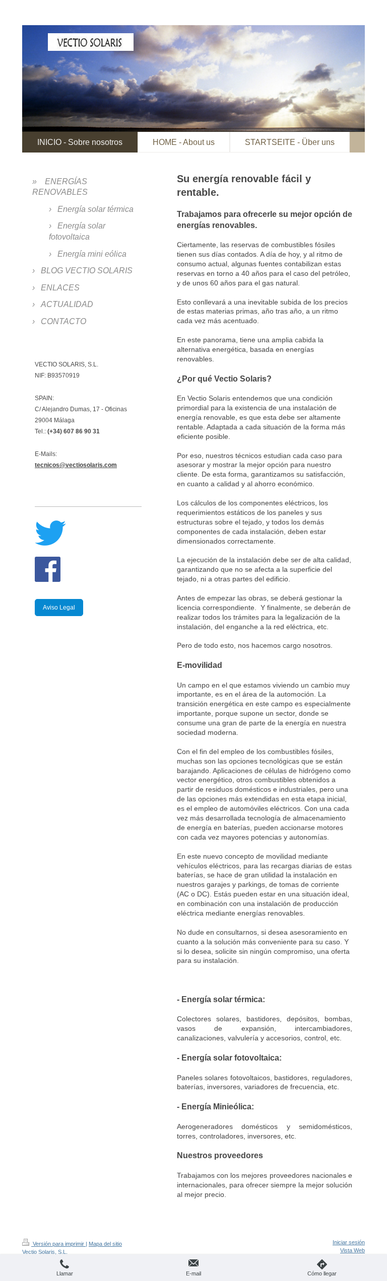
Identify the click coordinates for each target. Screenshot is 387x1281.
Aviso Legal (59, 607)
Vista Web (352, 1250)
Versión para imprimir (58, 1244)
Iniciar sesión (349, 1242)
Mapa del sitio (105, 1244)
